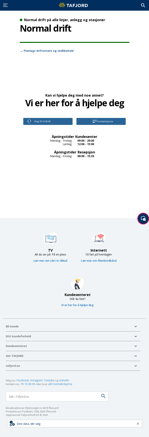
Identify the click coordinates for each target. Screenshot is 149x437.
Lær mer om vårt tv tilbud (50, 260)
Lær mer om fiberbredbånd (98, 260)
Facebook (22, 380)
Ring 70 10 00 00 (42, 121)
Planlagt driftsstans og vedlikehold (49, 51)
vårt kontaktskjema (60, 384)
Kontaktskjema (105, 121)
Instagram (36, 380)
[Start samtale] (143, 218)
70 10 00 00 (28, 384)
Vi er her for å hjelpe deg (77, 305)
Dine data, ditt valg (28, 424)
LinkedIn (64, 380)
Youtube (49, 380)
